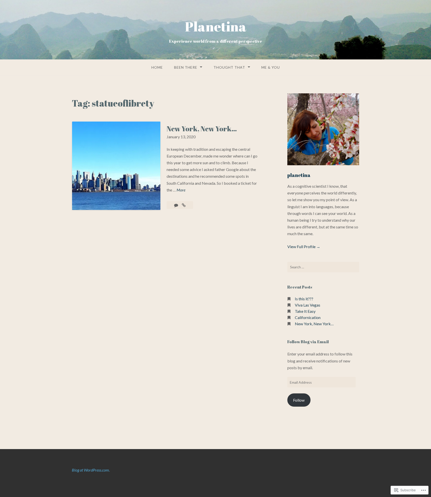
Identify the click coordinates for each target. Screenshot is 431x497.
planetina (299, 175)
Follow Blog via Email (308, 341)
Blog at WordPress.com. (91, 470)
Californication (308, 317)
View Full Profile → (303, 246)
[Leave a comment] (176, 205)
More (181, 190)
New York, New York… (202, 128)
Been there (185, 67)
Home (157, 67)
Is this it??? (304, 298)
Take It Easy (305, 311)
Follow (299, 400)
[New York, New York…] (183, 205)
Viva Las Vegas (307, 305)
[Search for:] (323, 267)
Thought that (229, 67)
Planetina (215, 26)
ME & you (270, 67)
